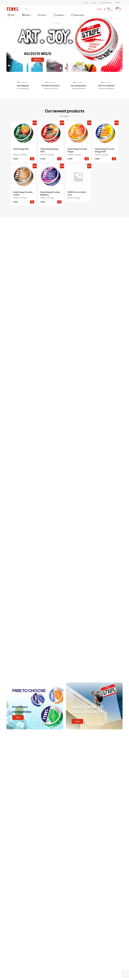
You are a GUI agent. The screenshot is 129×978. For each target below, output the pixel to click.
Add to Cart (32, 158)
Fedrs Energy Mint (21, 149)
